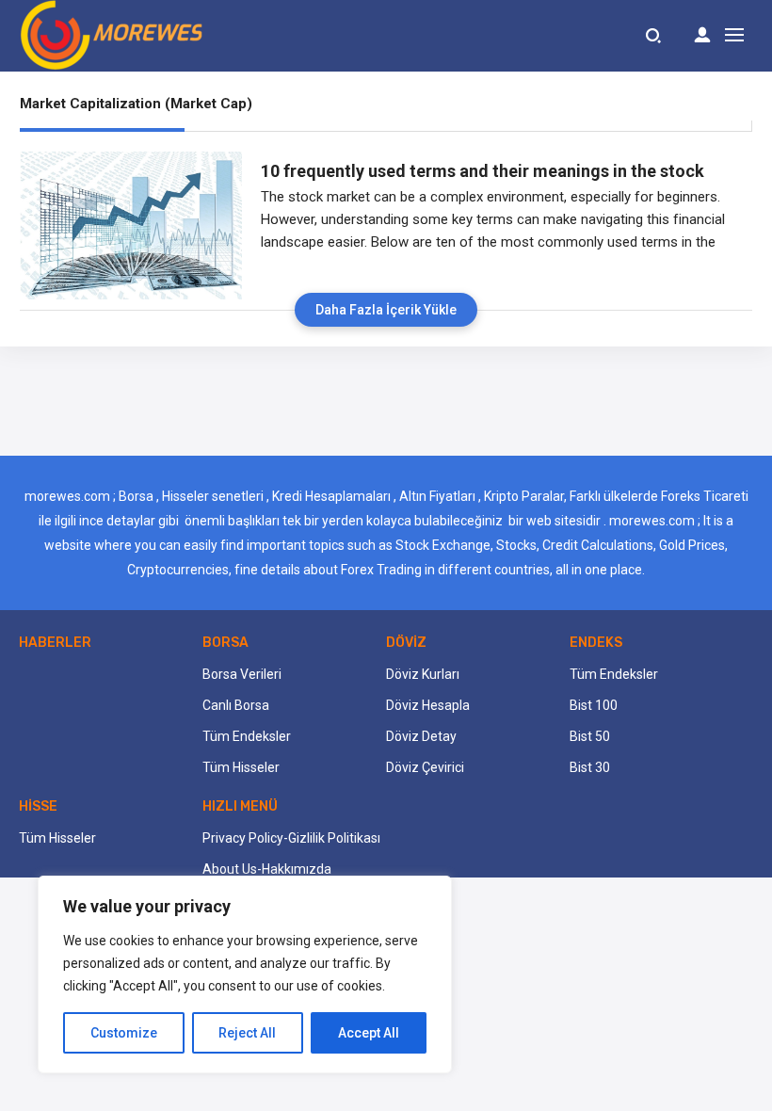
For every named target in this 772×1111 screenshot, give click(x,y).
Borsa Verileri (241, 674)
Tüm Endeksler (246, 736)
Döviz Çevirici (425, 767)
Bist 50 (590, 736)
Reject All (247, 1032)
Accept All (368, 1032)
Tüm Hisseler (241, 767)
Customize (123, 1032)
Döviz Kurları (422, 674)
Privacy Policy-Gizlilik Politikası (291, 838)
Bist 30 (590, 767)
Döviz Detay (421, 736)
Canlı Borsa (235, 705)
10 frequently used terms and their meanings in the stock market (482, 171)
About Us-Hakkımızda (266, 869)
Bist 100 (594, 705)
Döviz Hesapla (428, 705)
